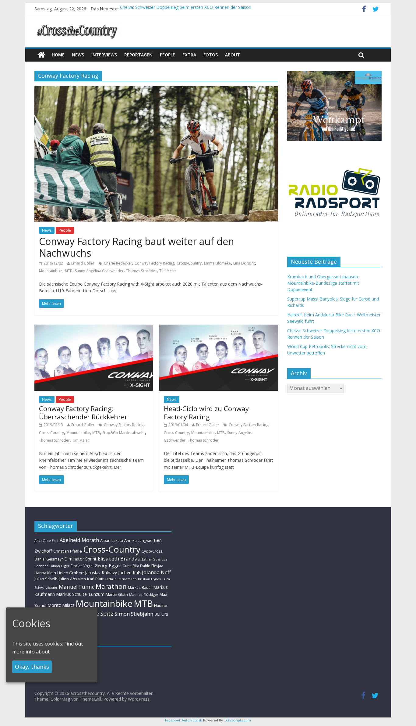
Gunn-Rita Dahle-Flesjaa (142, 565)
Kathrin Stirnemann (121, 579)
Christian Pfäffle (67, 551)
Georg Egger (108, 565)
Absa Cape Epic (46, 540)
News (46, 230)
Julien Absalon (72, 579)
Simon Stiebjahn (134, 613)
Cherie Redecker (118, 263)
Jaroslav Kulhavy (101, 572)
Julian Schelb (46, 579)
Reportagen (138, 55)
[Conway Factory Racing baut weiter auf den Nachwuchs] (156, 89)
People (167, 55)
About (232, 55)
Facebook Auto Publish (183, 720)
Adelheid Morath (79, 539)
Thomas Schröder (141, 270)
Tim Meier (167, 270)
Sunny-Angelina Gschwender (99, 270)
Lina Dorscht (244, 263)
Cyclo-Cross (152, 551)
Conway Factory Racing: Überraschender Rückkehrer (83, 412)
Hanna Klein (45, 572)
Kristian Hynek (149, 579)
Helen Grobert (70, 572)
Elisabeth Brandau (119, 558)
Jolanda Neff (156, 572)
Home (58, 55)
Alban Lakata (111, 540)
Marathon (111, 586)
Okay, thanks (32, 666)
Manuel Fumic (76, 586)
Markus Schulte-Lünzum (80, 594)
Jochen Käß (129, 572)
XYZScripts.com (238, 720)
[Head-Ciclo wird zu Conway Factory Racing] (218, 328)
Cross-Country (189, 263)
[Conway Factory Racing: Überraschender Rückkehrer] (93, 328)
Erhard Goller (82, 263)
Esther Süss (151, 559)
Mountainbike (50, 270)
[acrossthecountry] (77, 24)
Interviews (104, 55)
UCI (157, 614)
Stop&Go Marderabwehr (123, 432)
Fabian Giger (59, 566)
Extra (189, 55)
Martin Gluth (117, 594)
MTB (68, 270)
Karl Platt (95, 579)
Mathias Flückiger (143, 594)
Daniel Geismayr (48, 559)
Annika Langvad (138, 540)
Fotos (210, 55)
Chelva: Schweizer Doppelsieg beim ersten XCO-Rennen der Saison (185, 9)
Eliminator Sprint (80, 559)
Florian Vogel (82, 565)
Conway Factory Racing (154, 263)
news (78, 55)
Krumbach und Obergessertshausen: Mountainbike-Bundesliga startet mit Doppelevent (323, 283)
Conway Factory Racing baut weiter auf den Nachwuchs (136, 247)
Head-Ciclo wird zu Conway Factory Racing (206, 412)
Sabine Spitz (97, 613)
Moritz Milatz (61, 605)
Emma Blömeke (217, 263)
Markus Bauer (140, 587)
